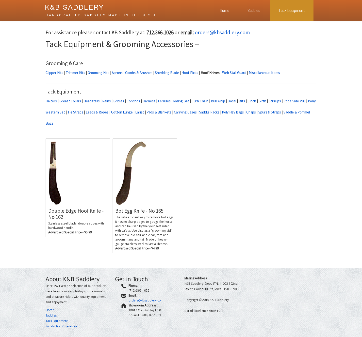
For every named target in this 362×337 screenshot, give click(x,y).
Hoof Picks (189, 72)
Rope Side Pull (294, 101)
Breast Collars (70, 101)
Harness (149, 101)
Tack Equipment (292, 10)
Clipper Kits (54, 72)
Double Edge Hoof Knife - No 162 (76, 213)
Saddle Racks (209, 112)
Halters (51, 101)
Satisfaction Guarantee (61, 326)
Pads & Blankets (159, 112)
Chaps (251, 112)
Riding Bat (181, 101)
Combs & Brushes (138, 72)
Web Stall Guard (234, 72)
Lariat (139, 112)
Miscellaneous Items (264, 72)
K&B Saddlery (74, 7)
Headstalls (91, 101)
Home (224, 10)
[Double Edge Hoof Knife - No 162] (77, 173)
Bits (242, 101)
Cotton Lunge (122, 112)
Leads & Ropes (97, 112)
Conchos (133, 101)
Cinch (251, 101)
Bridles (118, 101)
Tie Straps (75, 112)
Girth (262, 101)
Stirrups (275, 101)
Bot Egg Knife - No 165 (139, 210)
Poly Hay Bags (233, 112)
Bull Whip (218, 101)
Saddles (253, 10)
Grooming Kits (98, 72)
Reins (106, 101)
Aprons (117, 72)
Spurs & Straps (269, 112)
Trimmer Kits (75, 72)
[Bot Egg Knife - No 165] (144, 173)
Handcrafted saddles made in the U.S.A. (102, 15)
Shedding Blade (167, 72)
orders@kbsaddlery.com (222, 32)
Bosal (232, 101)
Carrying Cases (185, 112)
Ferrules (164, 101)
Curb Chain (200, 101)
